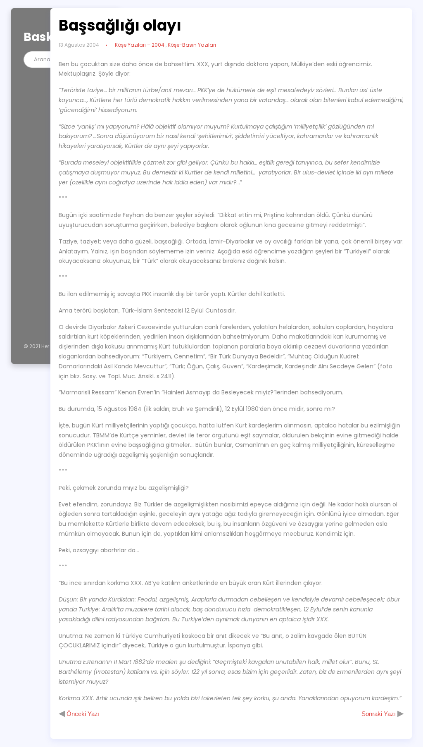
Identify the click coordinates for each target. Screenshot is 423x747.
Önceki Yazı (82, 713)
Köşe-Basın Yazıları (192, 44)
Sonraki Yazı (379, 713)
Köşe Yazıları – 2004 (139, 44)
